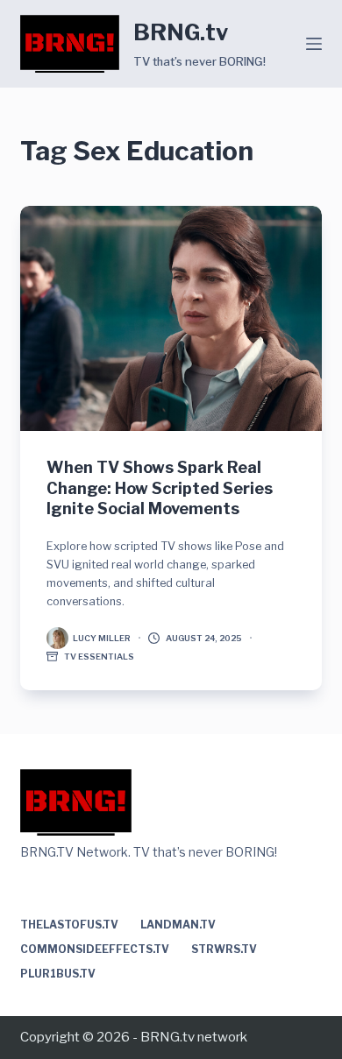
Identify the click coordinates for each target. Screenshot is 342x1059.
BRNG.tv (180, 32)
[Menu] (314, 44)
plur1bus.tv (58, 973)
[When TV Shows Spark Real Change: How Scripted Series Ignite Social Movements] (170, 318)
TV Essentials (99, 656)
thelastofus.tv (69, 924)
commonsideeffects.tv (94, 949)
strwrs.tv (224, 949)
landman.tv (178, 924)
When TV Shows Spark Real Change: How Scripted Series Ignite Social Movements (159, 488)
